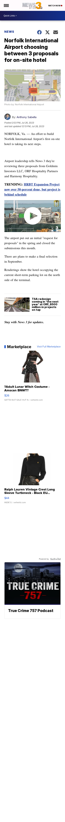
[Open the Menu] (6, 5)
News (9, 31)
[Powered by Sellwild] (55, 559)
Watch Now (54, 6)
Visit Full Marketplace (49, 346)
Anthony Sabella (26, 117)
